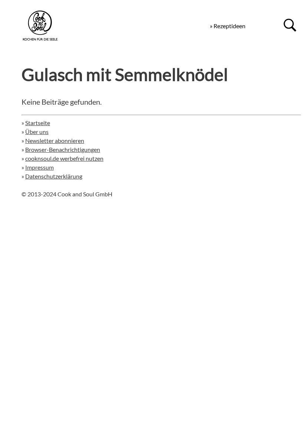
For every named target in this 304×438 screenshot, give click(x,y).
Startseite (37, 122)
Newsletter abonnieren (54, 140)
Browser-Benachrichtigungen (62, 149)
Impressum (39, 167)
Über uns (37, 131)
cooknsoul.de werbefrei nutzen (64, 158)
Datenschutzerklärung (53, 176)
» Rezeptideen (227, 25)
